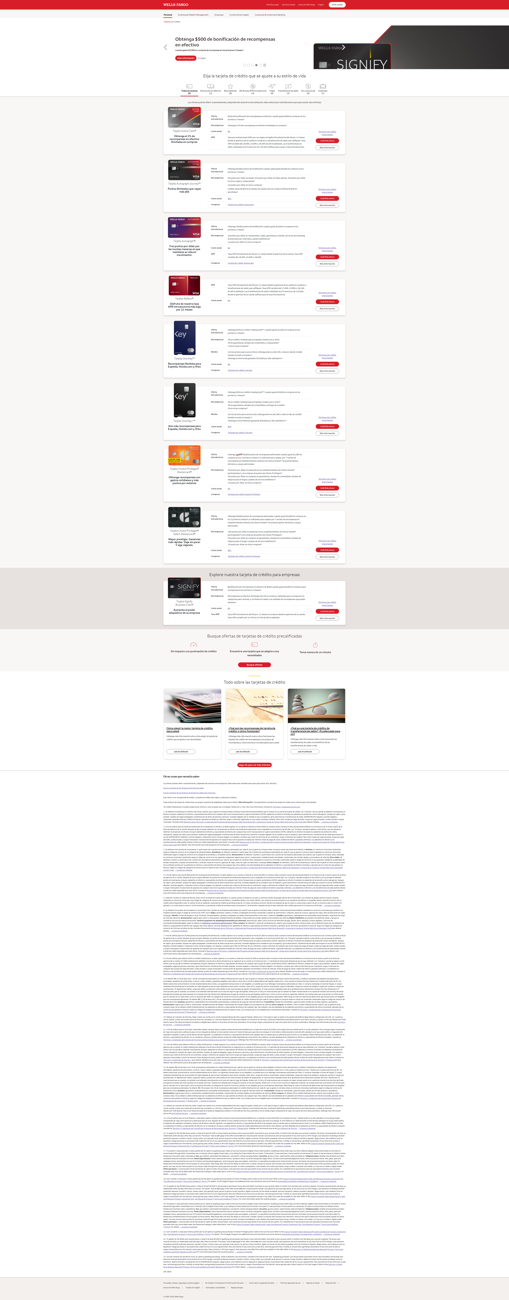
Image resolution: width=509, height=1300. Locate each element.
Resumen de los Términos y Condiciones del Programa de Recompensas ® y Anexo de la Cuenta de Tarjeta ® (243, 822)
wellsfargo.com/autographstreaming (217, 923)
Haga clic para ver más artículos (254, 764)
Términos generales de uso (290, 1283)
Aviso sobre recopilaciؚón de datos (261, 1283)
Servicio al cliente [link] (288, 5)
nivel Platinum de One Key (287, 1128)
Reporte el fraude (313, 1283)
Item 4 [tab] (256, 65)
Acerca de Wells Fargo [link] (306, 5)
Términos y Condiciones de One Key (286, 807)
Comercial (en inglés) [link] (239, 14)
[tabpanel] (254, 47)
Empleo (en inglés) (193, 1287)
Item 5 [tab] (260, 65)
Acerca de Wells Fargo (171, 1287)
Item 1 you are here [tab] (244, 65)
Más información (327, 147)
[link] (175, 4)
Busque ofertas (254, 664)
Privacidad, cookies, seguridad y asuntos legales (181, 1283)
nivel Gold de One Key (275, 1040)
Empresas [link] (218, 14)
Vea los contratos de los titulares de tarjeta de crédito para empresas (189, 793)
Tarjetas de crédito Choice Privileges (244, 494)
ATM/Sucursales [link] (272, 5)
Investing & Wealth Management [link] (193, 14)
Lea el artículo (181, 751)
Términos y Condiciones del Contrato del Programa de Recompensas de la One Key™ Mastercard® (200, 974)
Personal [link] (168, 14)
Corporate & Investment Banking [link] (270, 14)
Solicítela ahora (327, 140)
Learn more (184, 59)
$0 (229, 488)
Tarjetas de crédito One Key (240, 370)
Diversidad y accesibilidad (215, 1287)
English (321, 5)
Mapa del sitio (330, 1283)
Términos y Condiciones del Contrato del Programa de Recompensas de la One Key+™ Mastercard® (299, 1060)
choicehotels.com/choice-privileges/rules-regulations (298, 1181)
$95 (229, 550)
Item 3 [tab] (252, 65)
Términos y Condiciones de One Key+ (177, 1060)
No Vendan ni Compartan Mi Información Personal (224, 1283)
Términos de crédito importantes (327, 133)
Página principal (237, 1287)
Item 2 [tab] (248, 65)
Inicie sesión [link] (337, 4)
